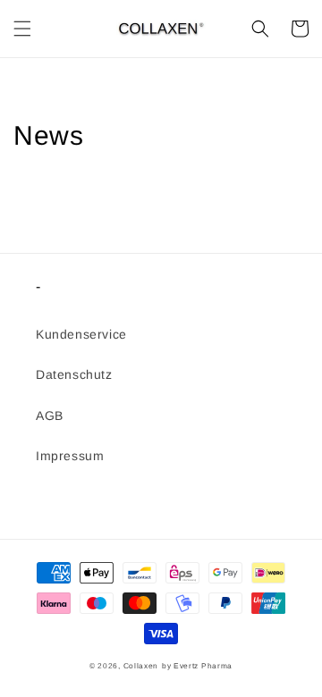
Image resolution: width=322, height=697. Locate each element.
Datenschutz (74, 374)
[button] (22, 28)
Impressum (70, 456)
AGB (50, 415)
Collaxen (141, 665)
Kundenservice (81, 334)
